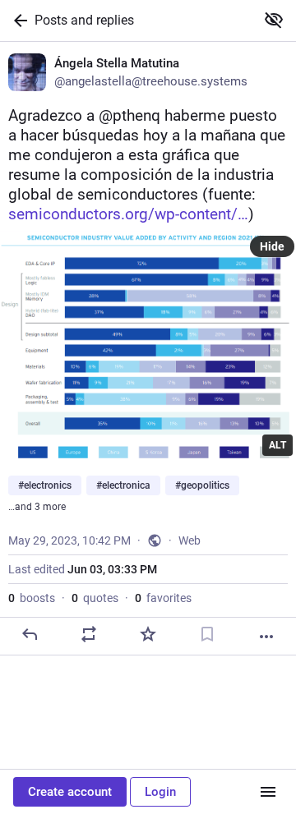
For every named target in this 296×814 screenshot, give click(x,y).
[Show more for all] (274, 19)
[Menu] (268, 792)
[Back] (17, 20)
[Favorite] (148, 634)
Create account (70, 791)
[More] (266, 636)
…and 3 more (37, 507)
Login (160, 791)
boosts (31, 598)
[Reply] (29, 634)
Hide (272, 246)
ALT (277, 445)
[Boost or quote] (89, 634)
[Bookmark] (207, 634)
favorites (163, 598)
